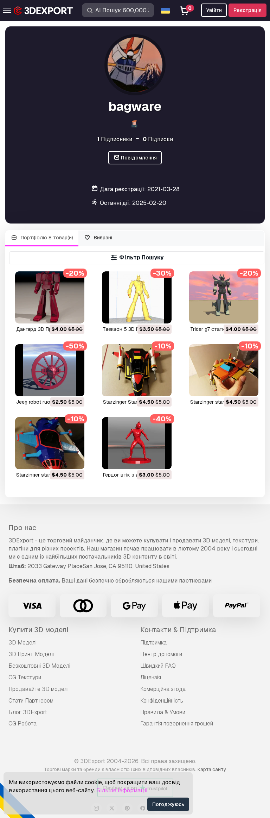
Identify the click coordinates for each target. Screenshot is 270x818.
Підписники (114, 139)
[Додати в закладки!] (74, 314)
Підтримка (153, 642)
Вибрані (102, 237)
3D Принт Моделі (31, 654)
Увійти (214, 10)
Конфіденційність (161, 700)
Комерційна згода (163, 689)
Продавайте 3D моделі (38, 689)
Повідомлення (138, 158)
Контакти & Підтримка (178, 629)
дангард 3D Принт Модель (48, 329)
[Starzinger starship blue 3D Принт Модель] (49, 443)
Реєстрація (247, 10)
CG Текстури (24, 677)
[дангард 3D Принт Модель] (49, 297)
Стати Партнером (30, 700)
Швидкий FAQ (158, 665)
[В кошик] (59, 314)
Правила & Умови (162, 712)
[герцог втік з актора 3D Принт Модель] (136, 443)
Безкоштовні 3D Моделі (39, 665)
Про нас (22, 527)
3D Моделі (22, 642)
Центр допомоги (161, 654)
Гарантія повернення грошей (176, 723)
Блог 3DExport (27, 712)
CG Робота (22, 723)
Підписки (158, 139)
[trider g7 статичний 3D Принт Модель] (223, 297)
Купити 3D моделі (38, 629)
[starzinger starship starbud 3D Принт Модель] (223, 370)
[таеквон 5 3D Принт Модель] (136, 297)
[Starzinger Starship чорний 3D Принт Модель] (136, 370)
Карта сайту (212, 769)
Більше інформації (122, 790)
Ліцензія (150, 677)
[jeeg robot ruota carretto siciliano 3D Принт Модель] (49, 370)
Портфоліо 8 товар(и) (46, 237)
